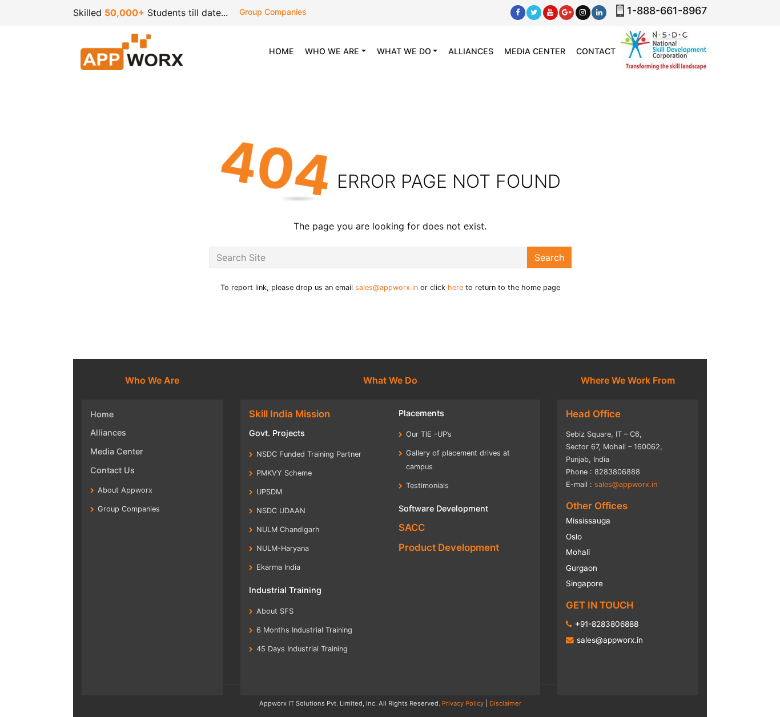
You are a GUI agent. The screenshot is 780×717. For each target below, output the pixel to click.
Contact (596, 51)
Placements (421, 413)
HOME (284, 51)
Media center (534, 51)
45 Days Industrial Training (302, 649)
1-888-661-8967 (667, 11)
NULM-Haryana (282, 548)
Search (549, 257)
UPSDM (269, 492)
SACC (412, 527)
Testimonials (427, 485)
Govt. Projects (277, 433)
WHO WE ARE (332, 51)
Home (102, 414)
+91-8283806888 (606, 624)
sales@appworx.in (386, 287)
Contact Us (112, 470)
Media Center (116, 451)
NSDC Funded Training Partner (308, 454)
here (455, 287)
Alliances (470, 51)
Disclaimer (505, 703)
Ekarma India (278, 567)
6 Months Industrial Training (304, 630)
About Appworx (125, 490)
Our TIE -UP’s (429, 434)
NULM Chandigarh (288, 529)
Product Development (449, 547)
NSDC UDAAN (280, 510)
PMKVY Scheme (284, 473)
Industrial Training (285, 590)
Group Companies (273, 12)
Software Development (443, 508)
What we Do (404, 51)
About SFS (274, 611)
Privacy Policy (463, 703)
